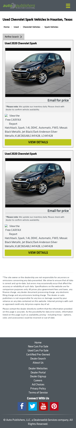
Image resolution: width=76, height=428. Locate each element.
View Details (38, 142)
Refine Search (12, 36)
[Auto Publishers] (19, 6)
